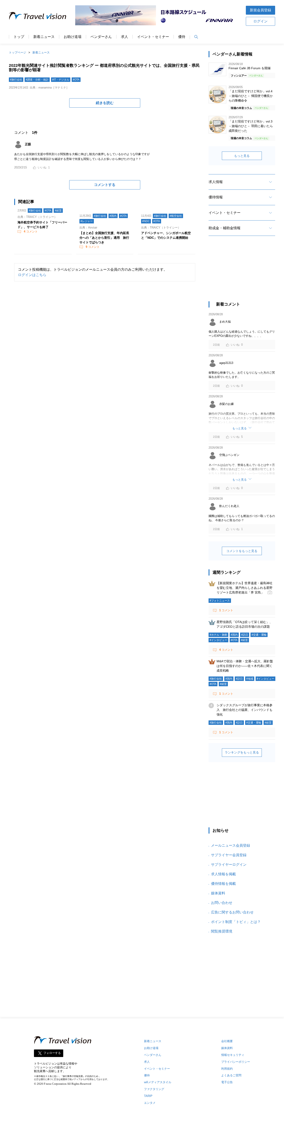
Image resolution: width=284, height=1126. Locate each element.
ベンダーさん (101, 37)
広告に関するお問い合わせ (232, 912)
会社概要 (227, 1041)
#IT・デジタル (60, 79)
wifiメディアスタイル (157, 1082)
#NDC (146, 221)
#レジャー (87, 221)
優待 (181, 37)
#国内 (113, 215)
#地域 (249, 678)
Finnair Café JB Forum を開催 (250, 68)
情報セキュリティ (232, 1055)
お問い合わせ (221, 903)
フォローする (52, 1053)
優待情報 (216, 197)
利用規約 (227, 1068)
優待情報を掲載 (223, 883)
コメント (31, 231)
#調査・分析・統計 (37, 79)
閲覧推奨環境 (221, 931)
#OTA (76, 79)
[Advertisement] (242, 272)
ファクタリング (154, 1089)
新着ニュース (44, 37)
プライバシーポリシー (235, 1061)
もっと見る (242, 156)
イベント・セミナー (153, 37)
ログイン (260, 21)
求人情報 (216, 182)
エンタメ (150, 1102)
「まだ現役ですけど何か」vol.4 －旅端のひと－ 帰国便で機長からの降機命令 (251, 95)
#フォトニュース (220, 600)
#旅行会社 (16, 79)
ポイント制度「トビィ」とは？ (236, 922)
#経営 (58, 210)
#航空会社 (176, 215)
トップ (19, 37)
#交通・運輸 (259, 634)
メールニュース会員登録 (230, 845)
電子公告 (227, 1082)
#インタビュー (218, 640)
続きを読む (105, 103)
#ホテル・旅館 (218, 634)
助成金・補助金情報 (225, 228)
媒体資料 (218, 893)
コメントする (104, 185)
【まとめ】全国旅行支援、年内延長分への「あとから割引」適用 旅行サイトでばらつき (104, 237)
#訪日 (244, 634)
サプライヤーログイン (229, 864)
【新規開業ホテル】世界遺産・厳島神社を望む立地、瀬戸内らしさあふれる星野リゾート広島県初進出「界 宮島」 (244, 587)
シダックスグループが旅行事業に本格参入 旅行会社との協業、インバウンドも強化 (244, 709)
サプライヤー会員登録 (229, 855)
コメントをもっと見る (241, 551)
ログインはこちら (32, 275)
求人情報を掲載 (223, 874)
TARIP (148, 1096)
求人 (124, 37)
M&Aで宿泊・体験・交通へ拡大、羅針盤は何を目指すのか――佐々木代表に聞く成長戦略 (245, 665)
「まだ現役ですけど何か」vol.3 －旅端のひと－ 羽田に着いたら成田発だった (251, 126)
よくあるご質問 (231, 1075)
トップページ (17, 52)
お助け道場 (72, 37)
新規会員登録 (260, 10)
